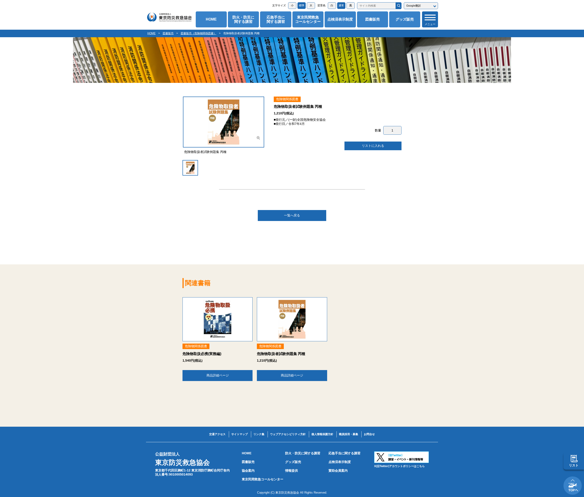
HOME (211, 19)
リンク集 (258, 434)
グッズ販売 (405, 19)
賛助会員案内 (338, 470)
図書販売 (372, 19)
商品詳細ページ (217, 375)
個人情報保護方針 (322, 434)
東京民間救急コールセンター (308, 19)
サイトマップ (239, 434)
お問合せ (369, 434)
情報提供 (291, 470)
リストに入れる (373, 145)
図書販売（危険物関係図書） (198, 33)
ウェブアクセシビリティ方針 (288, 434)
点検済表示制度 (340, 19)
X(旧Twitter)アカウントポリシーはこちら (399, 466)
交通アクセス (217, 434)
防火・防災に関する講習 (243, 19)
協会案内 (248, 470)
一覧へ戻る (292, 215)
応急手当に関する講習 (276, 19)
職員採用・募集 (348, 434)
